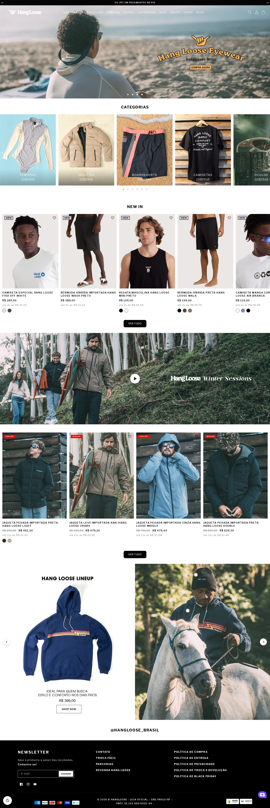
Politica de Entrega (191, 758)
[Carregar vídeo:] (135, 378)
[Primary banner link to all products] (135, 51)
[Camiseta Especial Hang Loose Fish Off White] (4, 310)
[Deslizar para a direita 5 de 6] (142, 189)
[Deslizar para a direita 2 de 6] (128, 189)
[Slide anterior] (4, 52)
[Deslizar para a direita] (267, 2)
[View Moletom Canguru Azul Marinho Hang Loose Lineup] (187, 610)
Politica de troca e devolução (200, 770)
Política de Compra (191, 751)
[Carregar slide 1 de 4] (128, 94)
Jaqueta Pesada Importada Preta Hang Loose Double (231, 524)
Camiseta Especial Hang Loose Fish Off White (27, 294)
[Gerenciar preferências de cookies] (7, 800)
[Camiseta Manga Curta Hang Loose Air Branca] (238, 310)
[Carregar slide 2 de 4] (132, 94)
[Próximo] (263, 641)
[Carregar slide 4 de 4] (142, 94)
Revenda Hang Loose (113, 770)
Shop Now (69, 709)
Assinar (66, 774)
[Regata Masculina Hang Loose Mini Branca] (126, 310)
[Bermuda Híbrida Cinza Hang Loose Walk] (185, 310)
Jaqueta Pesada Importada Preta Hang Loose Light (30, 524)
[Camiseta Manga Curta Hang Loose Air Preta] (248, 310)
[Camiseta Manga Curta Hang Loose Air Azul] (243, 310)
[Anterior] (6, 641)
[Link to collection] (28, 149)
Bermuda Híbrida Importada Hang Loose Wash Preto (88, 294)
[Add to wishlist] (54, 218)
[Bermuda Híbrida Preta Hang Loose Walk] (179, 310)
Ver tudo (135, 323)
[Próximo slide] (265, 52)
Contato (103, 751)
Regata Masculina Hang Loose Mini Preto (144, 294)
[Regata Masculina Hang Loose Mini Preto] (121, 310)
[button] (249, 12)
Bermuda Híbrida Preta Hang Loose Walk (201, 294)
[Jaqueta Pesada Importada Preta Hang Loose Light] (4, 541)
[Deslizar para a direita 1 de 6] (123, 189)
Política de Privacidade (194, 764)
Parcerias (104, 764)
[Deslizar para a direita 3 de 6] (132, 189)
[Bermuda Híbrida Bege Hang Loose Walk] (190, 310)
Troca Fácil (106, 758)
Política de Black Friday (195, 776)
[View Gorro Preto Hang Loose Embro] (195, 574)
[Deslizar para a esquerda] (2, 2)
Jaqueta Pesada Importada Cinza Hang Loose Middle (168, 524)
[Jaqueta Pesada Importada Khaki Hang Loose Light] (9, 541)
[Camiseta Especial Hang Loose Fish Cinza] (9, 310)
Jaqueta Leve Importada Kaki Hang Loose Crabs (98, 524)
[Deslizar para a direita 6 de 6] (146, 189)
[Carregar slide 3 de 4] (137, 94)
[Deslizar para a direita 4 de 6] (137, 189)
